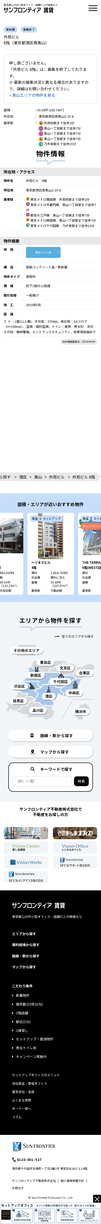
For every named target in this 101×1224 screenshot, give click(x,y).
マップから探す (24, 966)
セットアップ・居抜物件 (35, 1038)
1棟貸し (22, 1030)
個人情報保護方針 (72, 1180)
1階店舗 (22, 1012)
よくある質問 (21, 1100)
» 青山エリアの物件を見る (32, 95)
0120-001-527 (29, 1159)
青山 (38, 477)
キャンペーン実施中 (31, 1056)
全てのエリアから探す (78, 636)
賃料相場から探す (25, 944)
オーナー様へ (21, 1108)
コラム (17, 1117)
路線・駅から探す (25, 955)
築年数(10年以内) (29, 1004)
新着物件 (23, 995)
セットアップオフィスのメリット (36, 1075)
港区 (23, 477)
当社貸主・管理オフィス (29, 1083)
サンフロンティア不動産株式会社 (34, 1180)
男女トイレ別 (43, 252)
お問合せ (18, 1188)
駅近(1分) (23, 1021)
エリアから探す (24, 933)
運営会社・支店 (23, 1091)
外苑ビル (57, 477)
